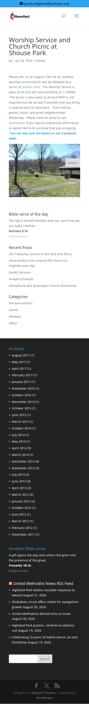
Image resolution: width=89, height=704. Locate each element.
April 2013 (19, 488)
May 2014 (19, 441)
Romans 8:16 (18, 231)
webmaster (17, 123)
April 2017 (19, 369)
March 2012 (20, 521)
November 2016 (23, 388)
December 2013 (23, 461)
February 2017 (22, 375)
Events (40, 61)
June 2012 (19, 514)
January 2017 (21, 382)
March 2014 (20, 455)
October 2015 (21, 408)
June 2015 (19, 415)
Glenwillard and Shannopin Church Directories (43, 286)
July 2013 (18, 474)
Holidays (15, 316)
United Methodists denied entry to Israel (41, 614)
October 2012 (21, 508)
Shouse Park (31, 87)
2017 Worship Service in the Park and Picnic (40, 254)
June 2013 (19, 481)
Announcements (21, 303)
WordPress (45, 698)
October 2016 (21, 395)
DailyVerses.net (18, 236)
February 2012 (22, 528)
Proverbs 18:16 (20, 565)
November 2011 (23, 534)
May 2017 (19, 362)
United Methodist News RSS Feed (43, 583)
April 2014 (19, 448)
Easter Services (20, 272)
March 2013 (20, 495)
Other (13, 323)
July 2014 (18, 435)
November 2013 (23, 468)
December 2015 (23, 402)
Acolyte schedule (21, 279)
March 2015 (20, 422)
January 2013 (21, 501)
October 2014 (21, 428)
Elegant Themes (44, 693)
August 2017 (21, 355)
